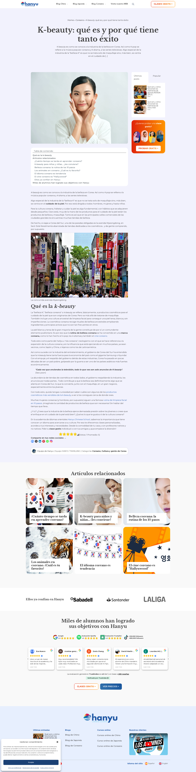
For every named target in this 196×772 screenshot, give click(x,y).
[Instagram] (51, 441)
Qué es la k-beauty (42, 155)
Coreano (80, 20)
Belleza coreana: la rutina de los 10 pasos (54, 167)
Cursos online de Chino (108, 735)
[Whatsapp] (47, 441)
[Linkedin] (40, 441)
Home (71, 20)
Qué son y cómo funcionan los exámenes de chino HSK (154, 105)
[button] (57, 742)
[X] (36, 441)
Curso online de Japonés (109, 741)
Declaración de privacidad (30, 768)
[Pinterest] (44, 441)
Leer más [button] (33, 667)
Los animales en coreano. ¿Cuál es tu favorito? (57, 170)
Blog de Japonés (73, 740)
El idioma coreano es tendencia (50, 173)
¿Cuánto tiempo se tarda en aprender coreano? (58, 161)
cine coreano (100, 336)
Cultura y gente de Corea (114, 451)
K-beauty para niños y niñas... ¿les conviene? (56, 164)
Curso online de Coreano (109, 746)
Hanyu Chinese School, (79, 419)
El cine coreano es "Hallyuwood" (50, 176)
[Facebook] (32, 441)
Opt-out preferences (14, 768)
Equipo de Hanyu (45, 451)
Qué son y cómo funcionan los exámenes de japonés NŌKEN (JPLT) (154, 91)
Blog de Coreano (73, 745)
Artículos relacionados (44, 158)
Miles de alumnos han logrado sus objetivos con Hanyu (61, 183)
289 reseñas (123, 674)
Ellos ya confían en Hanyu (47, 180)
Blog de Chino (72, 735)
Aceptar (31, 762)
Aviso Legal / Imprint (47, 768)
